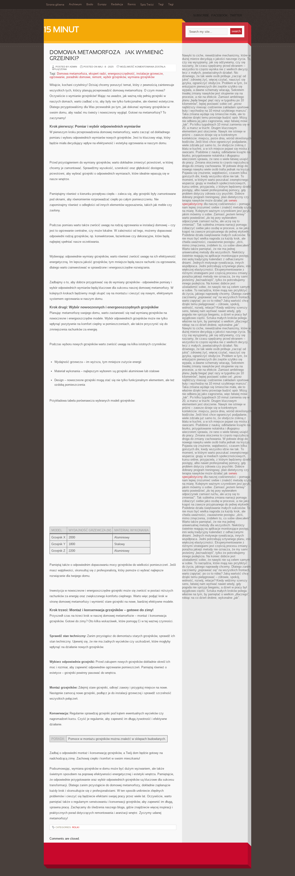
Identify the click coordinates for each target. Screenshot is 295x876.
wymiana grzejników (141, 77)
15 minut (61, 30)
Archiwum (75, 4)
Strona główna (55, 4)
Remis (132, 4)
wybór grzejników (114, 77)
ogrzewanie (57, 77)
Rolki (75, 827)
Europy (102, 4)
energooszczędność (121, 73)
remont (96, 77)
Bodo (89, 4)
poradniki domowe (78, 77)
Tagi (161, 4)
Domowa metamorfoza (72, 73)
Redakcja (117, 4)
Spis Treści (147, 4)
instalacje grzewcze (149, 73)
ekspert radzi (97, 73)
